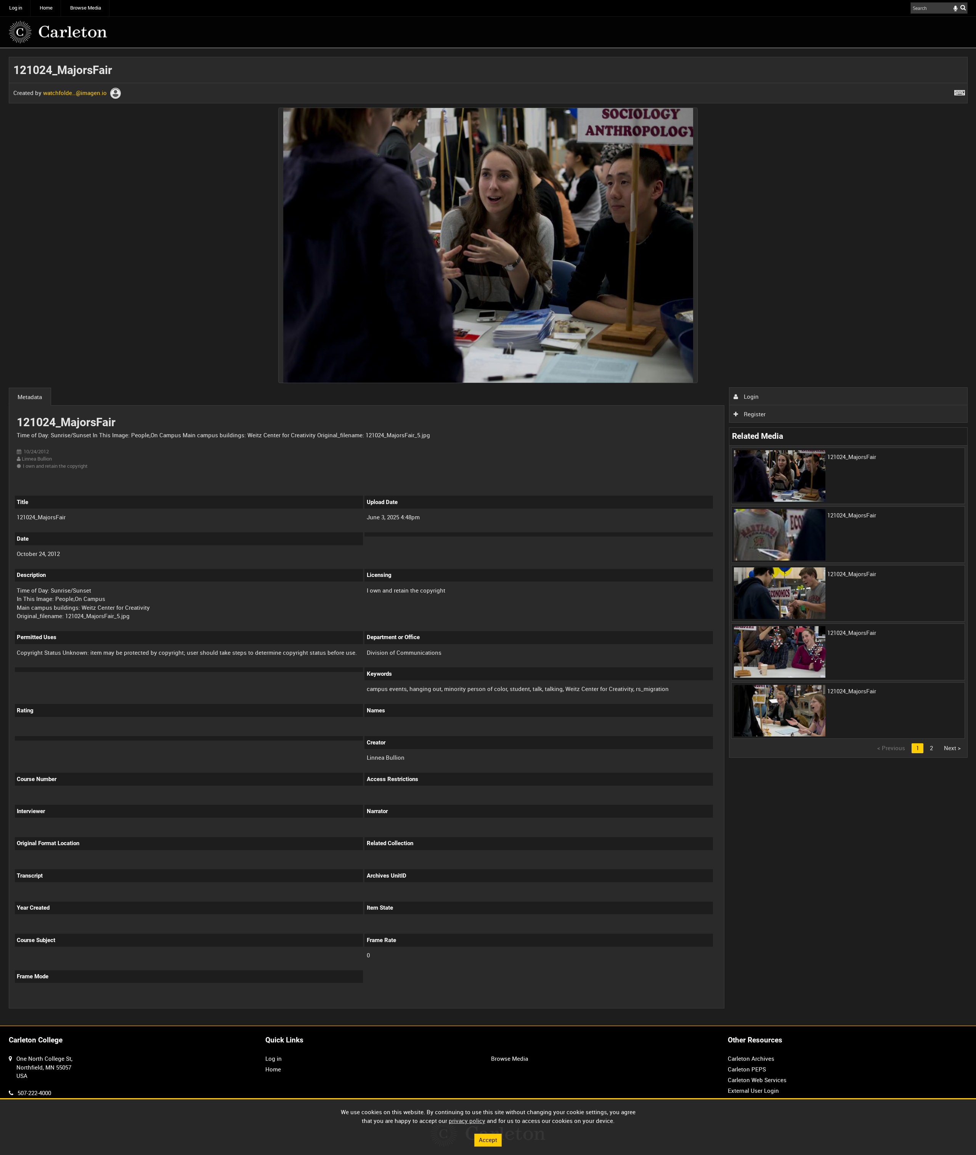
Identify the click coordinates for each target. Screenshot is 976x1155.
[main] (488, 537)
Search (963, 7)
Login (750, 396)
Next (952, 748)
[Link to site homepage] (58, 32)
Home (46, 8)
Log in (15, 8)
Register (754, 414)
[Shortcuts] (959, 91)
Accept (488, 1140)
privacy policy (467, 1120)
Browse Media (85, 8)
